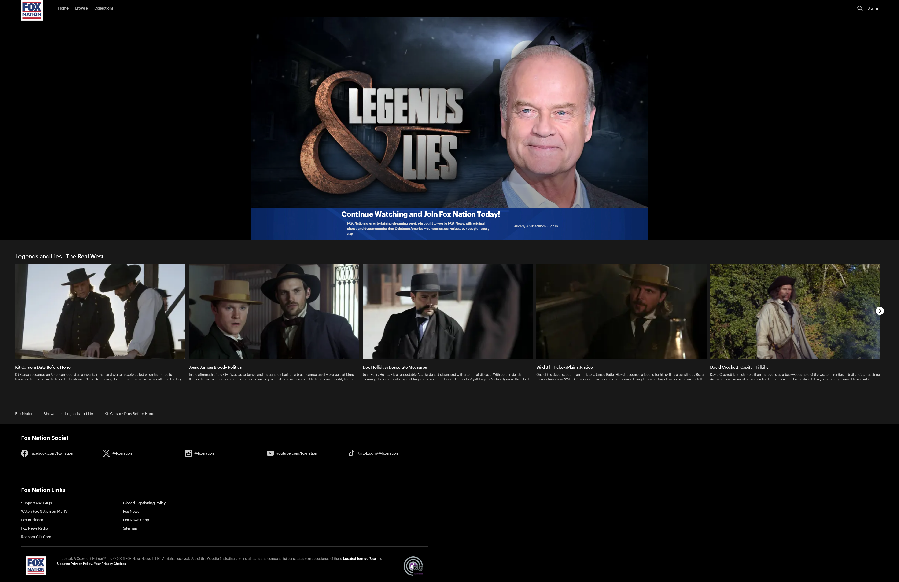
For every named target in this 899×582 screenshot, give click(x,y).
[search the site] (860, 8)
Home (63, 8)
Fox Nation (24, 414)
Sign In (552, 226)
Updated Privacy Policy (74, 564)
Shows (49, 414)
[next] (880, 311)
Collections (104, 8)
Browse (81, 8)
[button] (860, 8)
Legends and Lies (80, 414)
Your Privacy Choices (110, 564)
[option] (102, 325)
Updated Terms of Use (359, 558)
